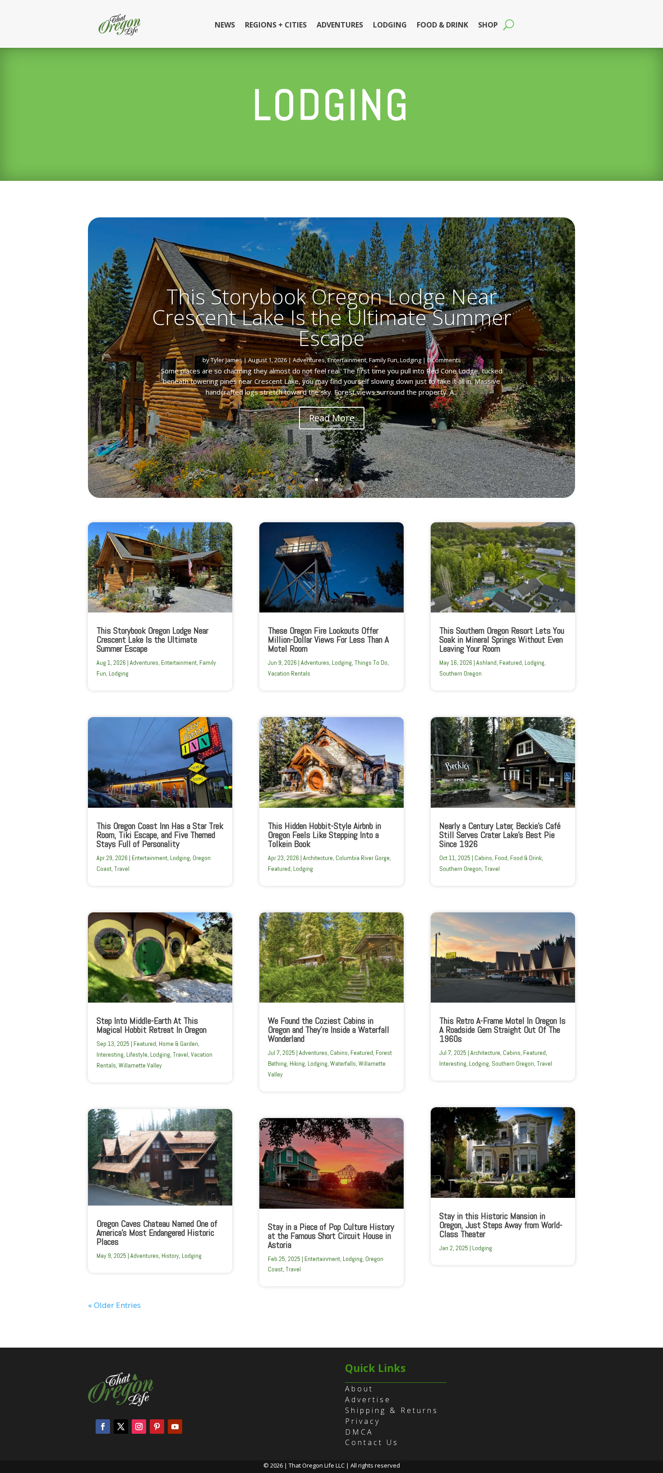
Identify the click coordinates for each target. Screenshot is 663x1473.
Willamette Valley (140, 1065)
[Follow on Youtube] (175, 1426)
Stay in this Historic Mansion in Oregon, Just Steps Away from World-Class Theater (500, 1225)
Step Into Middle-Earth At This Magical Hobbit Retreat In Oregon (152, 1025)
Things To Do (371, 662)
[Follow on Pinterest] (157, 1426)
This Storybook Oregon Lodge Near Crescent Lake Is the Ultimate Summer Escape (331, 317)
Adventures (340, 25)
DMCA (359, 1432)
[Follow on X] (121, 1426)
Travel (121, 869)
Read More (332, 418)
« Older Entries (114, 1305)
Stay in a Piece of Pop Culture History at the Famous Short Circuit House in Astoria (331, 1236)
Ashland (486, 662)
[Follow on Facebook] (103, 1426)
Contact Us (372, 1442)
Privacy (362, 1421)
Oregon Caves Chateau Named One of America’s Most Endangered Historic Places (157, 1232)
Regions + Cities (276, 25)
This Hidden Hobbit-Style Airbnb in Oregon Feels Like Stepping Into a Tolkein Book (324, 835)
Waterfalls (343, 1063)
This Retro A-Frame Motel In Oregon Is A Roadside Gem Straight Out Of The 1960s (502, 1030)
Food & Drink (442, 25)
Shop (488, 25)
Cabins (339, 1053)
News (225, 25)
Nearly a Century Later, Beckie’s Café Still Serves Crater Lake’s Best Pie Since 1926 (500, 835)
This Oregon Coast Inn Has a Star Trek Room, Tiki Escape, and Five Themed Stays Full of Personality (160, 835)
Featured (145, 1044)
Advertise (368, 1399)
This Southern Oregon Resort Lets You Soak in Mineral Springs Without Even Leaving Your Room (501, 639)
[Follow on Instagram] (139, 1426)
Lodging (390, 25)
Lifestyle (136, 1054)
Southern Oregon (460, 673)
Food (501, 858)
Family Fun (383, 360)
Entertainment (346, 360)
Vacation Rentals (289, 673)
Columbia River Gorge (363, 858)
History (170, 1256)
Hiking (297, 1063)
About (359, 1389)
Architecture (318, 858)
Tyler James (226, 360)
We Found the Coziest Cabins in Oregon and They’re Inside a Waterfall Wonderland (328, 1030)
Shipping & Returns (391, 1410)
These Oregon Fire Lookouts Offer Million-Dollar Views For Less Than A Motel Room (328, 639)
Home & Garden (178, 1044)
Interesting (110, 1054)
